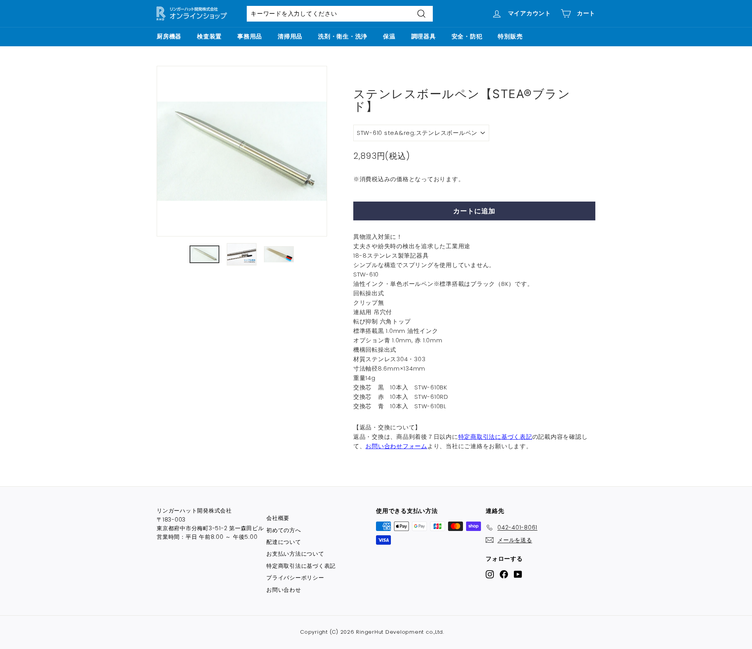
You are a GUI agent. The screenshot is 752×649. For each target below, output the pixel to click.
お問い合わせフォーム (396, 446)
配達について (283, 542)
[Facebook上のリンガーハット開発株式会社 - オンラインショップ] (504, 573)
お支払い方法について (295, 554)
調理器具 (423, 36)
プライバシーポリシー (295, 578)
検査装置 (209, 36)
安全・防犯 (467, 36)
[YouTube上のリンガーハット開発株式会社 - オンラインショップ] (518, 573)
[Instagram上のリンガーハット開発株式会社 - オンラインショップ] (490, 573)
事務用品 (249, 36)
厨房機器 (169, 36)
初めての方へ (283, 530)
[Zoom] (242, 151)
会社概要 (277, 518)
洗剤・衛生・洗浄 (342, 36)
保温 (389, 36)
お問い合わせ (283, 590)
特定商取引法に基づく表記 (495, 437)
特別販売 (510, 36)
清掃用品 (290, 36)
